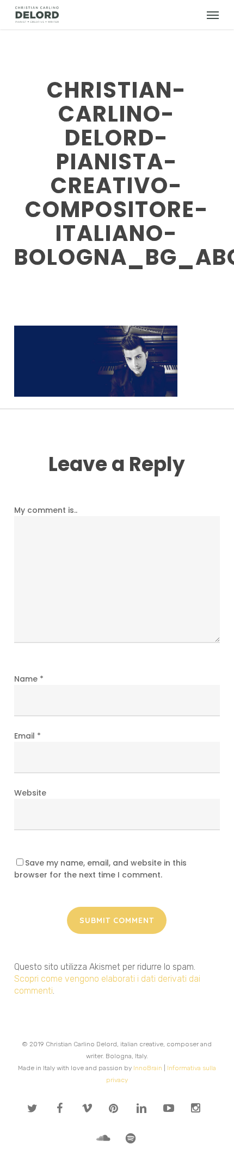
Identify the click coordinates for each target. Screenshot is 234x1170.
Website (30, 792)
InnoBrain (147, 1068)
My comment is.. (45, 510)
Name (29, 678)
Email (27, 735)
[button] (213, 14)
